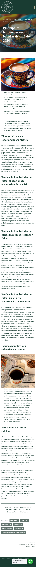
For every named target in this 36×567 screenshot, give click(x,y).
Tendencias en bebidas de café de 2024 (13, 532)
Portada (5, 19)
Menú (8, 558)
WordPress (27, 565)
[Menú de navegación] (32, 7)
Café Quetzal (18, 524)
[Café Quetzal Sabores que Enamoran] (7, 7)
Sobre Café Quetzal (17, 558)
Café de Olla (24, 520)
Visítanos (8, 507)
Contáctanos (5, 561)
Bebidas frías (14, 520)
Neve (7, 565)
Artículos (27, 558)
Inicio (3, 558)
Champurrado (19, 528)
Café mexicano (6, 524)
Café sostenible (7, 528)
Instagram (25, 512)
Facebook (17, 512)
